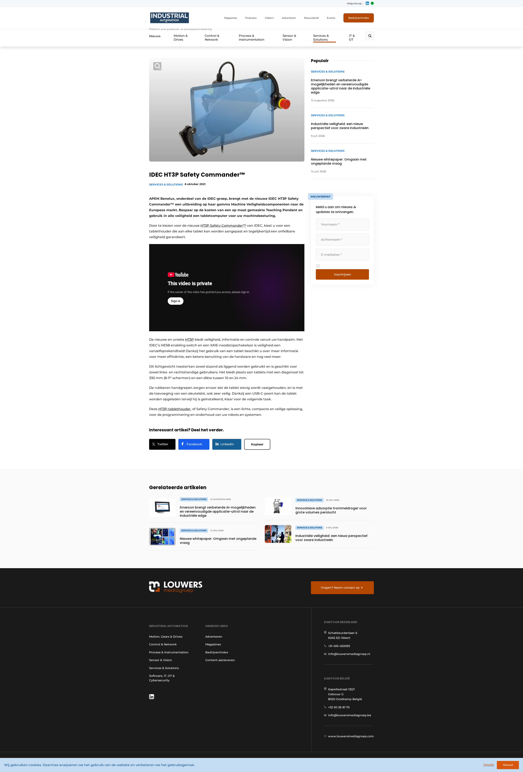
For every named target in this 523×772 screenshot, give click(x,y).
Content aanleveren (220, 660)
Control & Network (212, 37)
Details (488, 765)
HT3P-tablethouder (174, 409)
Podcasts (251, 17)
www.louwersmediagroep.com (351, 736)
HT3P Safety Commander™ (223, 226)
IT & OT (352, 37)
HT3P (189, 339)
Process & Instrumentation (251, 37)
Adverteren (289, 17)
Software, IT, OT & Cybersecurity (162, 678)
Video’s (269, 17)
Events (331, 17)
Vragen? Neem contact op (340, 587)
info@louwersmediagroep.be (349, 715)
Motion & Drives (181, 37)
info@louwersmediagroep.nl (349, 654)
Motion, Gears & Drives (165, 636)
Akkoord (508, 764)
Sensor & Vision (289, 37)
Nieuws (155, 36)
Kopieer (257, 444)
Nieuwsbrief (311, 17)
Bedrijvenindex (358, 17)
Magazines (230, 17)
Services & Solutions (321, 37)
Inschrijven (342, 274)
